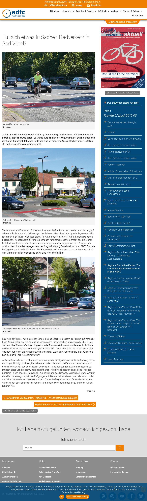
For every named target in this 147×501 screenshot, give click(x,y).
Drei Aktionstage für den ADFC (122, 177)
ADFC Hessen (45, 477)
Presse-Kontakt (117, 467)
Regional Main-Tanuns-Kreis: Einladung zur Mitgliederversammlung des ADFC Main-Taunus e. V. (124, 310)
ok (62, 497)
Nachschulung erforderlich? (121, 229)
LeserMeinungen (116, 359)
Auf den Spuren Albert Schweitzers (125, 171)
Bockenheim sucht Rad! (119, 216)
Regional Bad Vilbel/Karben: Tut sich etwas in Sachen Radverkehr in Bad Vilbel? (124, 268)
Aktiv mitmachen (10, 477)
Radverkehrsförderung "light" (122, 246)
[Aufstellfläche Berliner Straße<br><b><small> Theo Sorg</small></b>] (48, 87)
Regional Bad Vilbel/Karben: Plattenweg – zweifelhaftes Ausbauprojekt (123, 255)
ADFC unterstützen (58, 5)
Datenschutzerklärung (86, 477)
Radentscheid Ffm (47, 467)
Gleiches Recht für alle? (119, 223)
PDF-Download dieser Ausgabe (123, 102)
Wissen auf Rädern (117, 336)
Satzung (79, 467)
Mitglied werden (9, 472)
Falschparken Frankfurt (49, 472)
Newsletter (96, 5)
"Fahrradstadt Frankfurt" (119, 151)
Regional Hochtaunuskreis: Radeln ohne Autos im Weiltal (63, 404)
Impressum (81, 472)
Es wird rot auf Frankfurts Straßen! (124, 138)
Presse (79, 5)
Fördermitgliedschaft (12, 481)
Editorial (111, 132)
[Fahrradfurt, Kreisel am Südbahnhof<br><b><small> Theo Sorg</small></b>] (48, 183)
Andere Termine (115, 210)
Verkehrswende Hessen (50, 481)
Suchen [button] (139, 15)
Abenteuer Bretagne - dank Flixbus (125, 343)
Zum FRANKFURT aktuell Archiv (122, 93)
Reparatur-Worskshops (119, 184)
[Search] (120, 448)
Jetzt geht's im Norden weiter (122, 145)
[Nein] (143, 492)
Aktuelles (54, 11)
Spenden (6, 467)
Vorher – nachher (116, 164)
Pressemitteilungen (119, 472)
